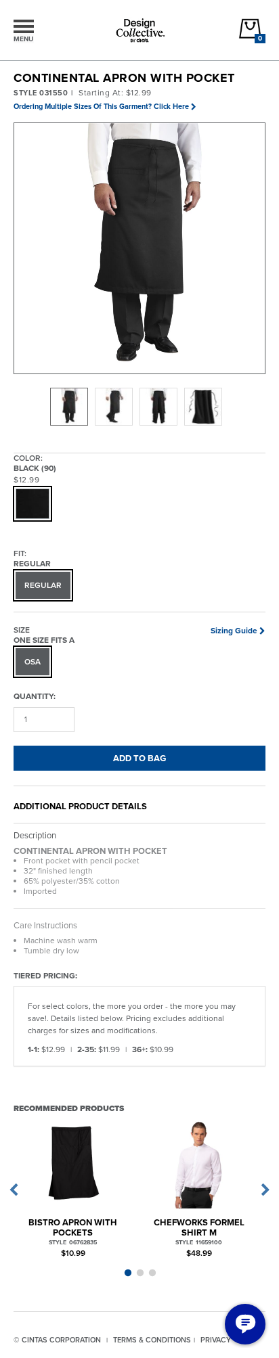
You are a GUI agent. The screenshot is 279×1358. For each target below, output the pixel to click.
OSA (32, 662)
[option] (69, 407)
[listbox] (139, 406)
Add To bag (139, 758)
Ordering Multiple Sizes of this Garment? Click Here (101, 106)
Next (265, 1190)
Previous (13, 1190)
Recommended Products (69, 1108)
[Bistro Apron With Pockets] (73, 1162)
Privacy (215, 1339)
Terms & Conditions (152, 1339)
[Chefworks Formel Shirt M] (198, 1162)
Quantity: (35, 696)
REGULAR (43, 585)
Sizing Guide (234, 631)
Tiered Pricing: (45, 975)
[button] (140, 249)
